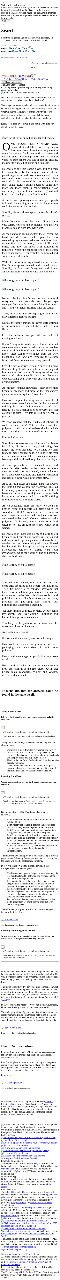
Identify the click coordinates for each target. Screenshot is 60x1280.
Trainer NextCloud (39, 79)
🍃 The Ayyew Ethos (11, 1027)
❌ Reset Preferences (11, 82)
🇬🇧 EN (30, 76)
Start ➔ (5, 21)
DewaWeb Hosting (10, 1215)
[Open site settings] (50, 63)
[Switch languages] (53, 63)
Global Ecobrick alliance (16, 1192)
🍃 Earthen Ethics (9, 919)
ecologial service (18, 1202)
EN (8, 48)
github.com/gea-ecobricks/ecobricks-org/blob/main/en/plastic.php (19, 1248)
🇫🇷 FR (21, 76)
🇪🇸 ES (13, 76)
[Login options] (56, 63)
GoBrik (7, 79)
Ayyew (5, 1000)
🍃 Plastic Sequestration (12, 1082)
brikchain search (39, 40)
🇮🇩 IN (4, 76)
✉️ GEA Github (19, 79)
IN (31, 48)
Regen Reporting (9, 1233)
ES (26, 48)
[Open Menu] (34, 74)
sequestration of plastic (11, 1171)
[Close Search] (2, 24)
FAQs (33, 68)
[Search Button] (30, 46)
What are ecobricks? (40, 63)
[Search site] (32, 74)
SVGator (5, 1218)
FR (19, 48)
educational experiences (41, 1202)
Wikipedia (5, 1168)
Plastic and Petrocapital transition (29, 1207)
